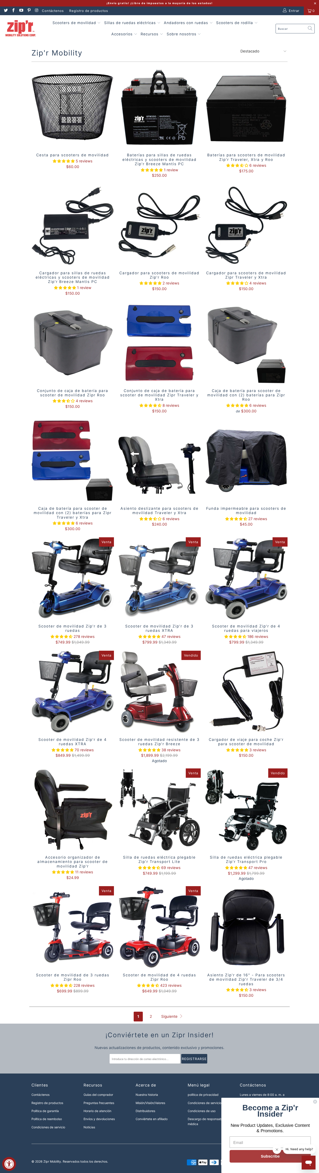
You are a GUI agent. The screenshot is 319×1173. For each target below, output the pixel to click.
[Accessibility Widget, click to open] (9, 1164)
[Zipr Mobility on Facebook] (13, 11)
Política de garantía (45, 1111)
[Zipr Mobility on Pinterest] (28, 11)
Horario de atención (97, 1111)
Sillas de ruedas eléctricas (130, 23)
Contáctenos (53, 11)
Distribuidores (145, 1111)
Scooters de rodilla (235, 23)
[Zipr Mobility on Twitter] (5, 11)
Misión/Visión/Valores (150, 1103)
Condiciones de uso (201, 1111)
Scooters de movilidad (75, 23)
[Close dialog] (315, 1101)
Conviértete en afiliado (152, 1119)
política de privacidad (203, 1094)
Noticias (89, 1127)
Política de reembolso (46, 1119)
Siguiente (170, 1016)
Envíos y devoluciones (99, 1119)
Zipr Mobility (52, 1161)
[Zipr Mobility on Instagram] (36, 11)
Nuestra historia (147, 1094)
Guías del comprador (98, 1094)
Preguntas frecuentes (99, 1103)
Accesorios (122, 34)
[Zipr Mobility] (20, 28)
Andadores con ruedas (186, 23)
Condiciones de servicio (48, 1127)
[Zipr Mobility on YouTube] (21, 11)
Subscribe (270, 1156)
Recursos (150, 34)
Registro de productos (88, 11)
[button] (64, 161)
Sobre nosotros (182, 34)
